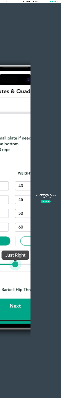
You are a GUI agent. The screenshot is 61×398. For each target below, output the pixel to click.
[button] (45, 201)
